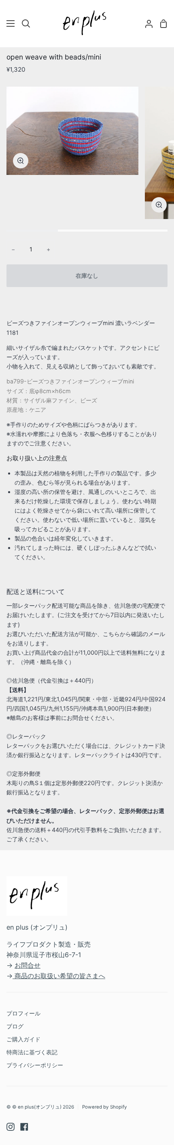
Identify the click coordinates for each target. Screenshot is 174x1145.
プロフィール (23, 1013)
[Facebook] (24, 1127)
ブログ (14, 1026)
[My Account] (145, 23)
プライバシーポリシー (34, 1065)
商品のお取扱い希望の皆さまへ (60, 976)
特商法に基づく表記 (31, 1052)
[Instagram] (10, 1127)
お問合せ (27, 965)
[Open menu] (10, 23)
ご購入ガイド (23, 1039)
